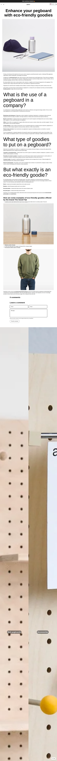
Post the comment (14, 321)
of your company (24, 201)
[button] (53, 4)
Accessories (42, 632)
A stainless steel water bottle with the (12, 201)
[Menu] (1, 4)
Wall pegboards (14, 632)
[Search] (3, 4)
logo (20, 201)
